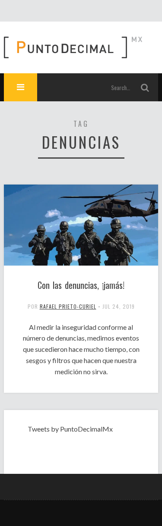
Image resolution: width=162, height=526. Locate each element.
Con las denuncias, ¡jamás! (81, 285)
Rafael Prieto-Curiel (68, 306)
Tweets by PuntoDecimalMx (70, 429)
